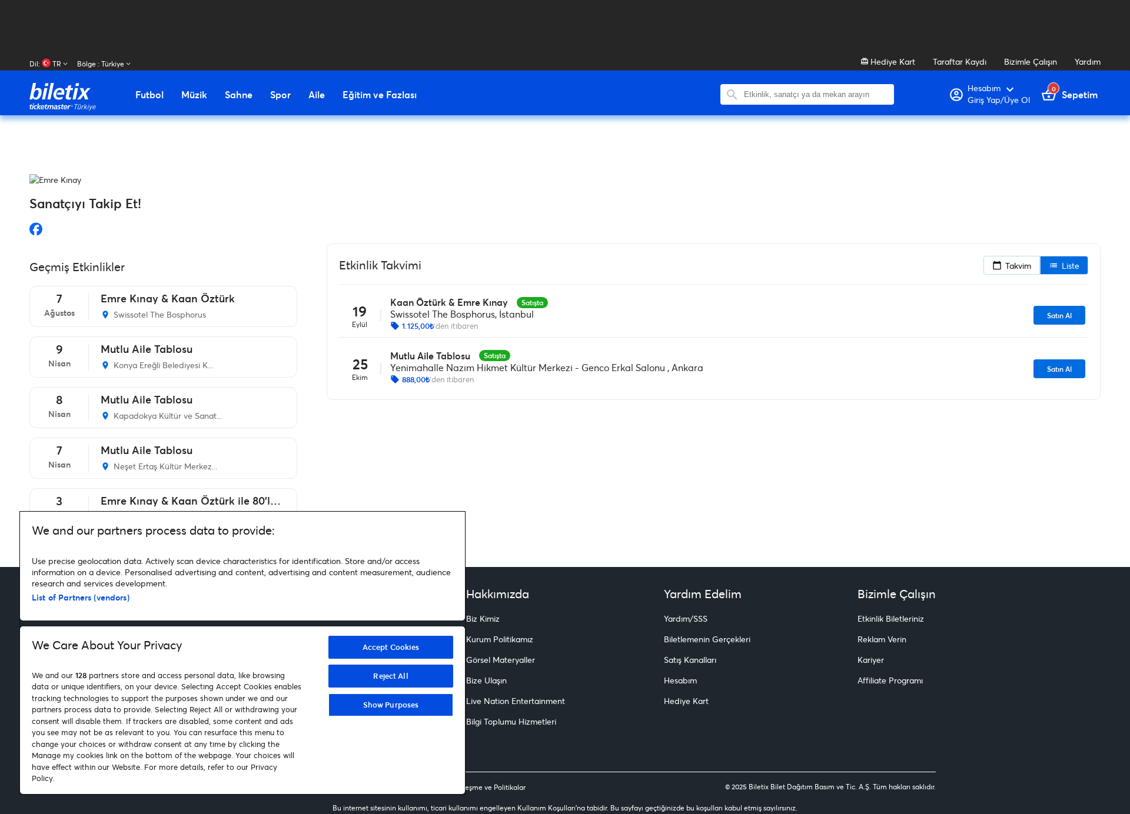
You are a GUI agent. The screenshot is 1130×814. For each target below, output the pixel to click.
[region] (242, 653)
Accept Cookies (391, 647)
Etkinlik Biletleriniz (891, 618)
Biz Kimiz (483, 618)
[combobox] (816, 94)
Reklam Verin (882, 639)
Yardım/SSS (685, 618)
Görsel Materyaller (500, 659)
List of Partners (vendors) (80, 597)
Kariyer (871, 659)
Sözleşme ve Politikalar (488, 787)
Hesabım (680, 680)
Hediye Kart (891, 61)
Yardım (1088, 61)
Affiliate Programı (890, 680)
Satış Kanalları (690, 659)
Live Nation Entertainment (515, 700)
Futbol (149, 95)
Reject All (390, 675)
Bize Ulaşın (486, 680)
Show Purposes (391, 704)
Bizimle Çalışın (1030, 61)
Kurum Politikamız (499, 639)
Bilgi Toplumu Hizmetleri (511, 721)
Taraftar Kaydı (959, 61)
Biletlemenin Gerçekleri (707, 639)
